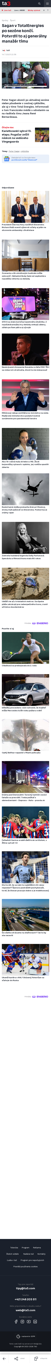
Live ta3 (7, 10)
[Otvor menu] (47, 3)
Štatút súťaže (12, 1254)
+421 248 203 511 (25, 1299)
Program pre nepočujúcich (32, 1260)
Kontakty (41, 1254)
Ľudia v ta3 (12, 1260)
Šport (12, 20)
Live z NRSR (19, 10)
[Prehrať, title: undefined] (25, 75)
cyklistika (25, 151)
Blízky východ (34, 10)
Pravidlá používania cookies (25, 1266)
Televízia (14, 1248)
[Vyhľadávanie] (39, 3)
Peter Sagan (14, 151)
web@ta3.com (25, 1310)
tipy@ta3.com (25, 1288)
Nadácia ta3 (28, 1254)
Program (25, 1248)
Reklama (37, 1248)
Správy (5, 20)
